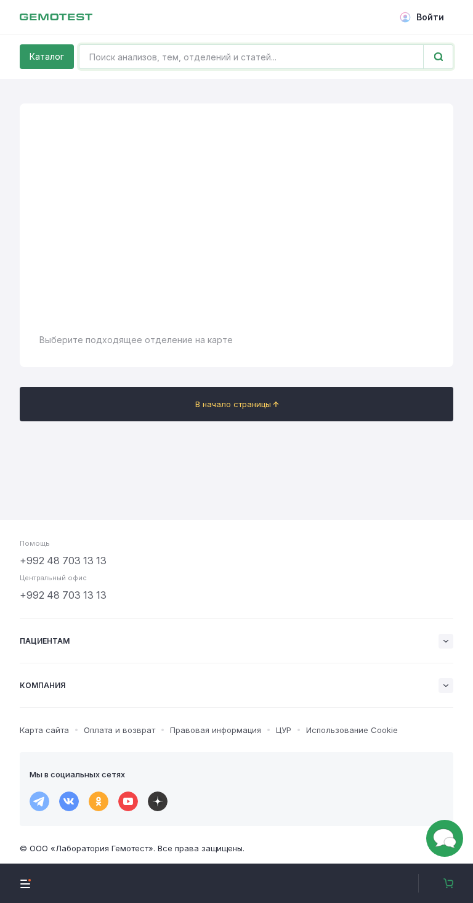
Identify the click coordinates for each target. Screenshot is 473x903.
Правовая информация (215, 730)
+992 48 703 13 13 (63, 560)
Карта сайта (44, 730)
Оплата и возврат (119, 730)
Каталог (47, 56)
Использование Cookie (352, 730)
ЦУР (283, 730)
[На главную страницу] (56, 17)
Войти (430, 17)
